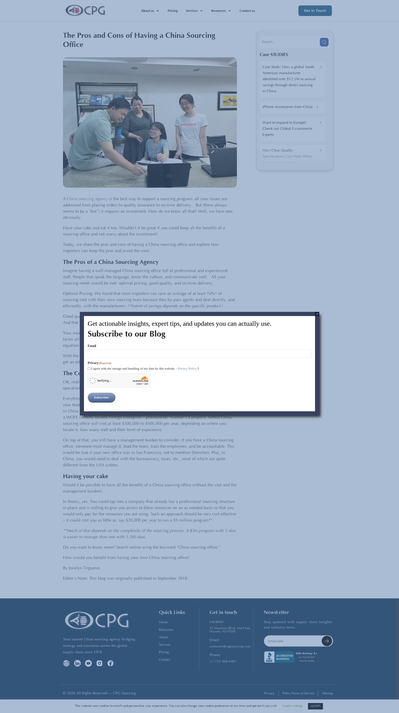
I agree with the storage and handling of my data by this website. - (145, 368)
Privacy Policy (187, 368)
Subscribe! (101, 397)
